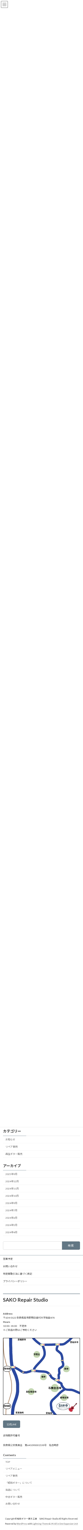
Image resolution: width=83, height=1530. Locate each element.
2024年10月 (12, 1195)
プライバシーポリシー (15, 1281)
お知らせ (10, 1139)
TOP (7, 1461)
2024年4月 (11, 1232)
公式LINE (12, 1424)
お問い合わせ (10, 1266)
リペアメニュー (13, 1468)
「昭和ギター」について (18, 1482)
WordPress (22, 1524)
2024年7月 (11, 1210)
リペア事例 (11, 1146)
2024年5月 (11, 1224)
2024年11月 (12, 1188)
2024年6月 (11, 1217)
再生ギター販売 (13, 1153)
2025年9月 (11, 1173)
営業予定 (8, 1258)
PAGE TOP (77, 1479)
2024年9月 (11, 1203)
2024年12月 (12, 1181)
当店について (12, 1489)
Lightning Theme (40, 1524)
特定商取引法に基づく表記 (17, 1273)
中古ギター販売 (13, 1496)
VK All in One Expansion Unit (64, 1524)
